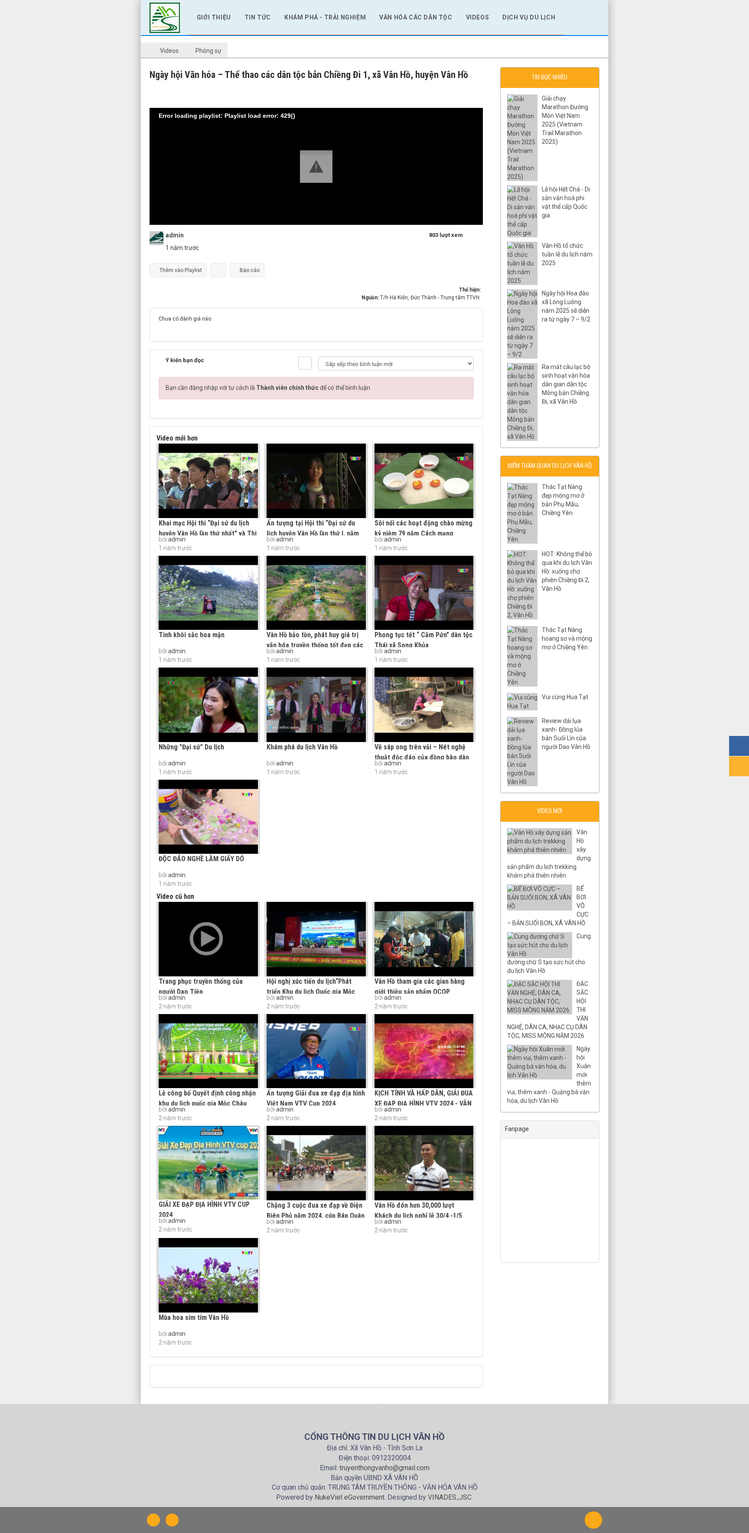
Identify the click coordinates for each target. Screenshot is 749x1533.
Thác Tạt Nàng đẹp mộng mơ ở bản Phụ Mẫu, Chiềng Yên (563, 499)
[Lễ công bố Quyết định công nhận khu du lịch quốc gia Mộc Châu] (208, 1051)
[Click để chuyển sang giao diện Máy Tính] (172, 1520)
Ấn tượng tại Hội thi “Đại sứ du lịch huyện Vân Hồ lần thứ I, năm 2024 (313, 533)
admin (177, 539)
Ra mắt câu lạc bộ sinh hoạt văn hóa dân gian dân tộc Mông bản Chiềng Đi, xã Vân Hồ (566, 384)
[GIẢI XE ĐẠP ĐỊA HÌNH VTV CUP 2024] (208, 1162)
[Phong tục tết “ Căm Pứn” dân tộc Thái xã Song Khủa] (424, 593)
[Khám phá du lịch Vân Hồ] (316, 705)
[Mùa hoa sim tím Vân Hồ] (208, 1275)
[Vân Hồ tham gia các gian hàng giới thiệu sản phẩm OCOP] (424, 939)
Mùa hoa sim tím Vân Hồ (194, 1317)
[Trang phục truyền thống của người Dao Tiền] (208, 939)
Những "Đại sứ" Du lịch (191, 747)
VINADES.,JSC (450, 1497)
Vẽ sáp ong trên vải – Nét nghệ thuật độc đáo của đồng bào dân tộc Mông (421, 757)
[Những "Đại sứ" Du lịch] (208, 705)
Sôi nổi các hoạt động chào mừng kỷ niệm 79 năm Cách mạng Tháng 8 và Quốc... (423, 533)
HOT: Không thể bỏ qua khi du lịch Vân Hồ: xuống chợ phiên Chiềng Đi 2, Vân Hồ (567, 571)
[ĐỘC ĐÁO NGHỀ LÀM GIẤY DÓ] (208, 817)
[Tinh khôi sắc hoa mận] (208, 593)
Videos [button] (477, 17)
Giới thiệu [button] (214, 17)
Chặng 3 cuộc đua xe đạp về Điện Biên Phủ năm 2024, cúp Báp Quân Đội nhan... (316, 1215)
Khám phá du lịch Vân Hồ (302, 747)
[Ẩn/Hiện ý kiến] (305, 363)
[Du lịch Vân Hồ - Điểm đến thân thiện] (165, 16)
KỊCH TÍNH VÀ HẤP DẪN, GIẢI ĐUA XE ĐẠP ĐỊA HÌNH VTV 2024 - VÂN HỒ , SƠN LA (423, 1103)
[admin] (156, 237)
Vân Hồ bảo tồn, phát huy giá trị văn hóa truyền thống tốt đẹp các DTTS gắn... (315, 645)
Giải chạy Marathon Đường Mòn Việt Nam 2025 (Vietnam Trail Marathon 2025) (565, 120)
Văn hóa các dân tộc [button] (415, 17)
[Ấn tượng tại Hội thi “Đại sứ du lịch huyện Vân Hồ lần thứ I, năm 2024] (316, 481)
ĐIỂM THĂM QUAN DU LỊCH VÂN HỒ (550, 465)
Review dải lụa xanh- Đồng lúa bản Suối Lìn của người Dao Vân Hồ (566, 733)
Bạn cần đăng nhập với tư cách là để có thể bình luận (268, 387)
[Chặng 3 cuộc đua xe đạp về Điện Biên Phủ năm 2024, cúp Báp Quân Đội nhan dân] (316, 1163)
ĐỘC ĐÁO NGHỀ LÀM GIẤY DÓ (201, 859)
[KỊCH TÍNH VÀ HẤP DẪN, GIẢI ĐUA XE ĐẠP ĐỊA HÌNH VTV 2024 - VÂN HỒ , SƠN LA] (424, 1051)
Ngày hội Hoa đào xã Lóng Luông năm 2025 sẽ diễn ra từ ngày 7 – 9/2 (566, 306)
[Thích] (218, 270)
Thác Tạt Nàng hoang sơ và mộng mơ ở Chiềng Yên (567, 638)
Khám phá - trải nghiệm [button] (325, 17)
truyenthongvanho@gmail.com (384, 1468)
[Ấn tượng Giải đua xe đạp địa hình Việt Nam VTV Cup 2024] (316, 1051)
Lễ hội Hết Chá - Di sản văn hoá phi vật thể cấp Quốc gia (566, 202)
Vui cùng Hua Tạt (565, 697)
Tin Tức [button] (257, 17)
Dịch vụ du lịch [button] (528, 17)
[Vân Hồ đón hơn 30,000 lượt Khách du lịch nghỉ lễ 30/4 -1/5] (424, 1163)
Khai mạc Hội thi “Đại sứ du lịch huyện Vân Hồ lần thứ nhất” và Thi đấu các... (208, 533)
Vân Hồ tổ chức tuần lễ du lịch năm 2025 (567, 254)
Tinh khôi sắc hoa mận (192, 635)
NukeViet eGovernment (349, 1497)
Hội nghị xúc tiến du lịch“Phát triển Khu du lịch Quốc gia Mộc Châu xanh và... (311, 991)
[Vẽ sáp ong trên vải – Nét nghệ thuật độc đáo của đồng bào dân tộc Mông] (424, 705)
